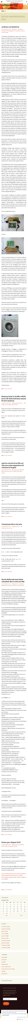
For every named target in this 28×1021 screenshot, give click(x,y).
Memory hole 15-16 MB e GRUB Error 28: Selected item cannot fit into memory (13, 398)
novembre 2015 (4, 940)
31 (10, 913)
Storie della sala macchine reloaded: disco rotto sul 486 (12, 580)
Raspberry (3, 964)
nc (9, 528)
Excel (8, 471)
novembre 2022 (4, 926)
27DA (4, 846)
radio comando (4, 32)
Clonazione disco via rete (11, 524)
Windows (22, 469)
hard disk (10, 585)
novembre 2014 (4, 947)
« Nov (6, 915)
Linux (18, 403)
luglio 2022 (3, 931)
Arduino (15, 29)
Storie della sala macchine (7, 969)
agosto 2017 (4, 938)
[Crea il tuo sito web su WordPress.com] (14, 1)
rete (11, 528)
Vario (21, 403)
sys (17, 585)
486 (3, 585)
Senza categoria (5, 966)
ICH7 (16, 846)
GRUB (10, 404)
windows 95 (21, 585)
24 (10, 911)
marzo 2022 (4, 933)
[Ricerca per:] (25, 11)
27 (21, 911)
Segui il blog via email (9, 988)
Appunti (15, 403)
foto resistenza (16, 30)
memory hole (15, 404)
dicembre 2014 (4, 945)
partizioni (14, 585)
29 (3, 913)
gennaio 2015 (4, 943)
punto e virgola (13, 471)
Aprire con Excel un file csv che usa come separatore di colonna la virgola (12, 465)
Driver (13, 846)
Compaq (10, 846)
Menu (2, 11)
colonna (4, 471)
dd (7, 528)
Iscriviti (6, 1003)
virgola (3, 473)
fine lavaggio (10, 30)
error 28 (6, 404)
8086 (6, 846)
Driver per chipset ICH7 (11, 842)
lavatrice (23, 30)
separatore (19, 471)
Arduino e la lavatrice (10, 27)
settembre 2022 (5, 929)
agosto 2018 (4, 936)
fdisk (6, 585)
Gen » (21, 915)
